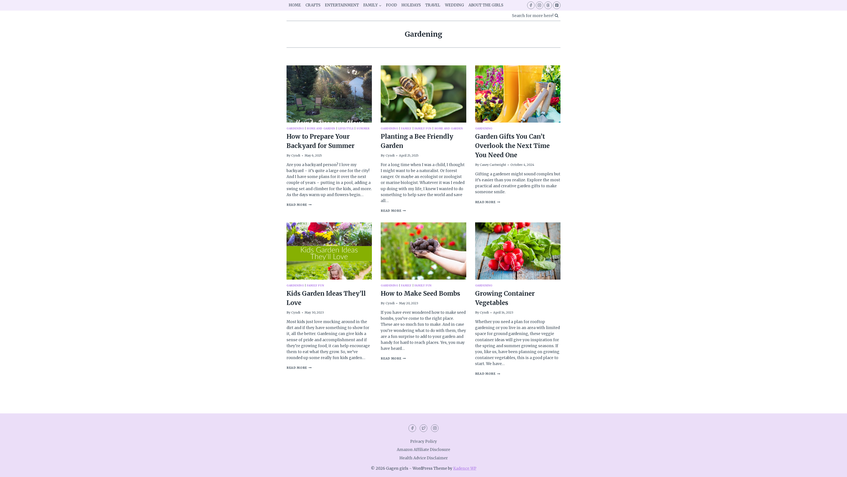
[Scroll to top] (835, 470)
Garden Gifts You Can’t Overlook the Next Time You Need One (512, 145)
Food (391, 5)
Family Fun (423, 128)
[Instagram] (539, 5)
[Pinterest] (556, 5)
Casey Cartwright (493, 165)
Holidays (411, 5)
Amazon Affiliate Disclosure (423, 449)
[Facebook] (531, 5)
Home (295, 5)
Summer (363, 128)
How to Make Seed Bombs (420, 293)
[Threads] (548, 5)
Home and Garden (321, 128)
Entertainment (342, 5)
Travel (432, 5)
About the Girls (485, 5)
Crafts (312, 5)
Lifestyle (346, 128)
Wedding (454, 5)
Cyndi (295, 155)
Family (406, 128)
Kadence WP (464, 468)
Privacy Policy (423, 441)
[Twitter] (423, 428)
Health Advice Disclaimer (423, 458)
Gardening (295, 128)
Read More (299, 205)
